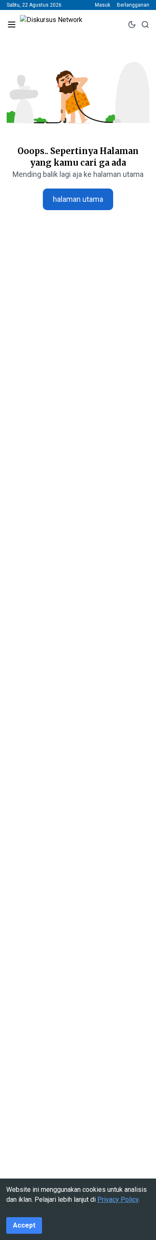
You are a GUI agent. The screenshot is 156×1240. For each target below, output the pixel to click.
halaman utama (78, 199)
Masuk (102, 5)
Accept (24, 1225)
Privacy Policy (118, 1199)
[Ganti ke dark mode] (132, 24)
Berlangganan (133, 5)
